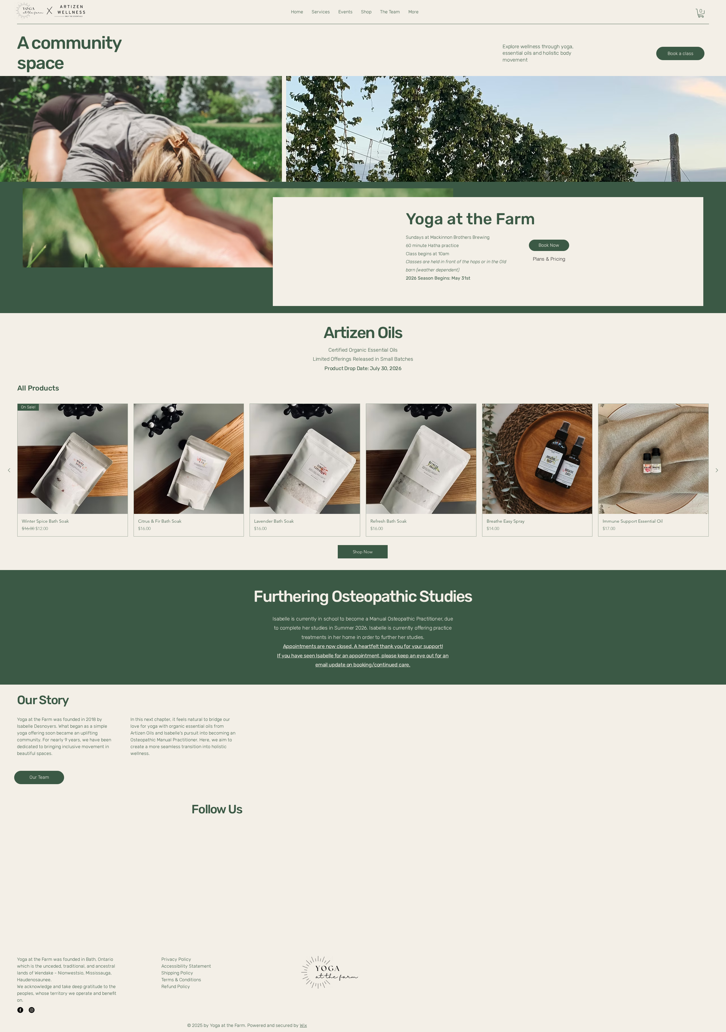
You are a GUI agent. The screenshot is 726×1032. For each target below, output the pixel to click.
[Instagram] (31, 1010)
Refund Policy (175, 986)
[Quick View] (189, 459)
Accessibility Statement (186, 966)
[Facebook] (20, 1010)
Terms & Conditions (181, 979)
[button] (701, 13)
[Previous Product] (9, 470)
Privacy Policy (176, 959)
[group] (363, 470)
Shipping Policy (177, 973)
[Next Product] (717, 470)
